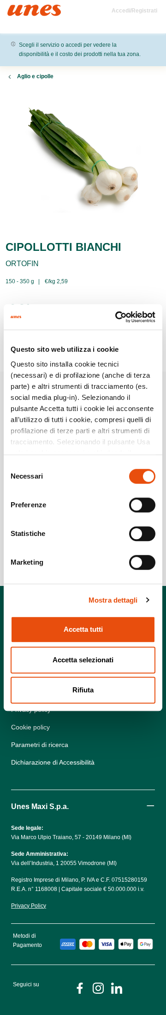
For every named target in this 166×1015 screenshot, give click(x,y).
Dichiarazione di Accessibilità (53, 762)
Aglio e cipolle (35, 76)
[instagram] (98, 987)
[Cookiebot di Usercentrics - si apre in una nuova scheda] (117, 317)
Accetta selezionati (83, 660)
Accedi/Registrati (134, 10)
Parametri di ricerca (39, 744)
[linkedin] (116, 987)
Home (17, 8)
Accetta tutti (83, 629)
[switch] (142, 505)
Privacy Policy (28, 906)
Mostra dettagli (113, 600)
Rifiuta (83, 690)
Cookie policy (30, 727)
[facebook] (79, 987)
